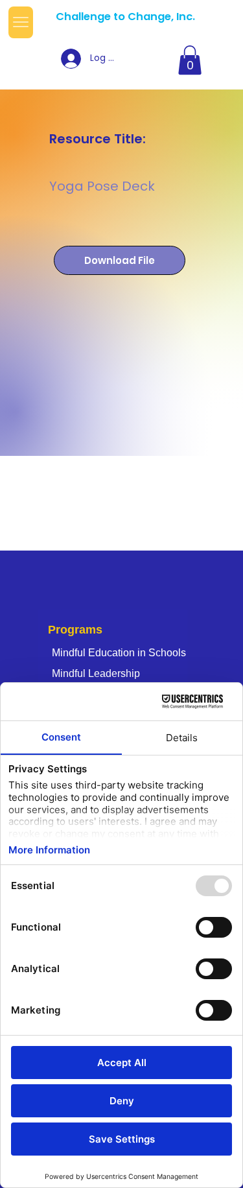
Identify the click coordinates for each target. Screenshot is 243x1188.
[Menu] (20, 22)
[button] (190, 60)
